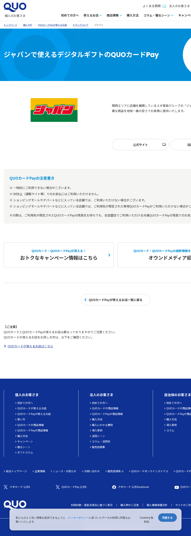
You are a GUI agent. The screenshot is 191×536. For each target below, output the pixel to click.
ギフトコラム (25, 452)
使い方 (21, 419)
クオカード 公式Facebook (133, 487)
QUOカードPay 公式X (74, 487)
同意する (167, 517)
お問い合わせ (92, 471)
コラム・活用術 (101, 441)
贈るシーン (23, 447)
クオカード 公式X (20, 487)
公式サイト (140, 144)
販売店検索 (114, 471)
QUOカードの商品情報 (30, 425)
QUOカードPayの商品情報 (32, 430)
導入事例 (97, 430)
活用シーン (98, 436)
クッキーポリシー (78, 517)
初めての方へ (70, 15)
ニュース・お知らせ (64, 471)
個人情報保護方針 (157, 505)
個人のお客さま (27, 394)
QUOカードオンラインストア (148, 471)
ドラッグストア (80, 24)
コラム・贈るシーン (156, 15)
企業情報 (40, 471)
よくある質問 (152, 6)
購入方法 (133, 15)
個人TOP (27, 24)
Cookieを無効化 (146, 519)
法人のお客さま (101, 394)
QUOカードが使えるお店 (31, 408)
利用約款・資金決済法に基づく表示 (92, 505)
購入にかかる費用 (102, 425)
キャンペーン (25, 441)
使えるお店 (91, 15)
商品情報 (113, 15)
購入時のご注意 (129, 505)
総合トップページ (16, 471)
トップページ (10, 24)
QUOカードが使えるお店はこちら (30, 346)
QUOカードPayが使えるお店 (52, 24)
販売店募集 (98, 447)
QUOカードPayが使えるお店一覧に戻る (116, 299)
